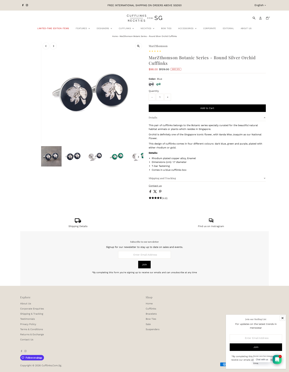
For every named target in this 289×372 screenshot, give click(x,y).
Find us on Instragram (211, 226)
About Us (246, 28)
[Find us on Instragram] (211, 222)
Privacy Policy (28, 324)
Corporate (209, 28)
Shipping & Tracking (31, 313)
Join (144, 264)
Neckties (146, 28)
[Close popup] (282, 318)
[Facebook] (23, 5)
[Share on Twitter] (155, 192)
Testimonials (27, 318)
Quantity (154, 90)
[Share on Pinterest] (160, 192)
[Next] (53, 46)
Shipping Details (77, 226)
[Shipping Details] (78, 222)
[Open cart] (267, 18)
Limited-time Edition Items (53, 28)
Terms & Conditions (31, 329)
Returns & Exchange (32, 334)
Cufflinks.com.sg (51, 365)
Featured (82, 28)
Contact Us (26, 339)
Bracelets (151, 313)
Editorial (228, 28)
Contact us (155, 186)
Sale (148, 324)
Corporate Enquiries (32, 308)
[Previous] (46, 46)
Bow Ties (166, 28)
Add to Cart (207, 108)
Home (115, 36)
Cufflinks (125, 28)
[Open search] (254, 18)
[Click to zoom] (138, 46)
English (259, 5)
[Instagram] (27, 5)
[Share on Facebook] (150, 192)
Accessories (186, 28)
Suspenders (152, 329)
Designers (103, 28)
